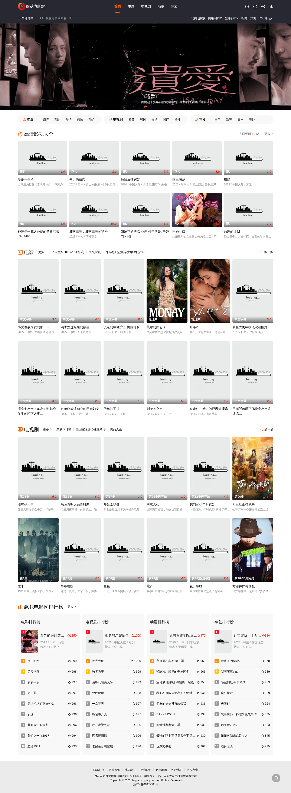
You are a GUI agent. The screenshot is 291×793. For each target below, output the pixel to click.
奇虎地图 (161, 769)
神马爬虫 (130, 769)
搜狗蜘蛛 (145, 769)
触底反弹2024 (130, 179)
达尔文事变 (163, 746)
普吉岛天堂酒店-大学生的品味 (125, 252)
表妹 (30, 714)
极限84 (225, 703)
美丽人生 (116, 429)
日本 (240, 119)
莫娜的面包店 (156, 327)
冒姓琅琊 (98, 693)
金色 (107, 586)
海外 (177, 119)
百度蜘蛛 (114, 769)
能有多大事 (26, 504)
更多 (268, 134)
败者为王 (98, 671)
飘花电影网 (101, 776)
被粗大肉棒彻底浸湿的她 (250, 327)
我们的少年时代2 (202, 504)
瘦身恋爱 (227, 746)
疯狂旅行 (227, 693)
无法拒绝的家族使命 (40, 703)
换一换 (267, 252)
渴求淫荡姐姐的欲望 (75, 327)
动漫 (161, 6)
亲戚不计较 (63, 429)
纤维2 (194, 327)
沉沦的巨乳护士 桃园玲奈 (122, 327)
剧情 (46, 119)
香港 (154, 119)
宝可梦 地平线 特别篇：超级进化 (178, 682)
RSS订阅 (99, 769)
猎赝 (227, 179)
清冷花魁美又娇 (102, 682)
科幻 (91, 119)
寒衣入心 (153, 504)
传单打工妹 (112, 409)
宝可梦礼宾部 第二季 (170, 661)
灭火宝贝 (95, 252)
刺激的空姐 (155, 409)
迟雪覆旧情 (99, 735)
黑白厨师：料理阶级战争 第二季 (242, 714)
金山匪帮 (33, 661)
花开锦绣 (196, 586)
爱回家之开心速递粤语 (91, 429)
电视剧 (146, 6)
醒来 (21, 586)
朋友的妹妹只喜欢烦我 (171, 703)
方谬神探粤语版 (243, 586)
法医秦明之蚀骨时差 (75, 504)
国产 (166, 119)
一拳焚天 (98, 703)
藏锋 (150, 586)
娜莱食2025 (229, 725)
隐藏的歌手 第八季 (233, 682)
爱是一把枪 (26, 179)
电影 (131, 6)
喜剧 (57, 119)
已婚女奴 (178, 231)
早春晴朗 (67, 586)
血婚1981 (33, 746)
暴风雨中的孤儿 (37, 725)
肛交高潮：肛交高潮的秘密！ (90, 231)
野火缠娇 (98, 661)
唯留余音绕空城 (102, 746)
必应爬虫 (192, 769)
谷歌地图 (176, 769)
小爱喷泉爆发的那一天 (34, 327)
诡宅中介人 (99, 714)
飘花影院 (31, 6)
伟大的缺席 (77, 179)
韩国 (143, 119)
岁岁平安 (33, 682)
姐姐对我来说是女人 (234, 735)
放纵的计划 (232, 231)
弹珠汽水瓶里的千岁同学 (172, 671)
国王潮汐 (178, 179)
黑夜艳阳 (33, 671)
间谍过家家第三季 (168, 725)
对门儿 (31, 693)
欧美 (132, 119)
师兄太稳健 (112, 504)
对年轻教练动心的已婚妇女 (80, 409)
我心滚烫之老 (101, 725)
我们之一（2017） (39, 735)
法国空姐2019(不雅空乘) (68, 252)
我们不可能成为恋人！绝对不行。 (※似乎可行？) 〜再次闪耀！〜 (200, 693)
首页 (117, 6)
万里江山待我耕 (243, 504)
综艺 (174, 6)
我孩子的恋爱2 (231, 661)
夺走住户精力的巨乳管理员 (209, 409)
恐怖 (80, 119)
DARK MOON (165, 714)
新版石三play (229, 671)
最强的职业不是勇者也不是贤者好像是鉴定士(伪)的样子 (193, 735)
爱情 (69, 119)
